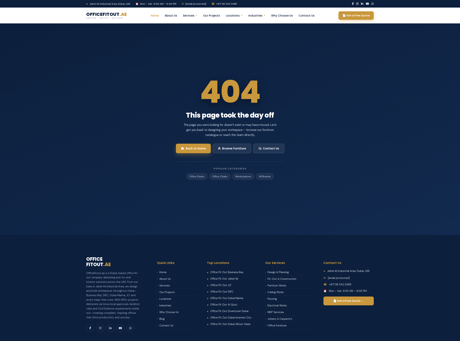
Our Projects (211, 15)
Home (155, 15)
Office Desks (196, 176)
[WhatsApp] (372, 4)
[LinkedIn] (362, 4)
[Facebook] (353, 4)
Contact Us (307, 15)
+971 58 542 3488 (224, 3)
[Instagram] (357, 4)
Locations (234, 15)
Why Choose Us (282, 15)
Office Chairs (219, 176)
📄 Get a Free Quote (356, 15)
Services (190, 15)
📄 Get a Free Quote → (348, 301)
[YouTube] (367, 4)
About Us (171, 15)
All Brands (265, 176)
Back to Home (196, 148)
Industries (256, 15)
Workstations (243, 176)
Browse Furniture (234, 148)
